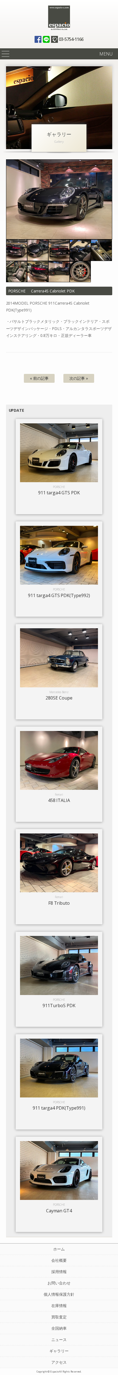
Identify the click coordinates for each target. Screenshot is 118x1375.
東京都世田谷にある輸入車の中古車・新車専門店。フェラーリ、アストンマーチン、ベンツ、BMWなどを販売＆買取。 (59, 18)
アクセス (59, 1362)
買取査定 (59, 1316)
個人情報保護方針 (59, 1294)
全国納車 (59, 1328)
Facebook (38, 39)
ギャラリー (59, 1350)
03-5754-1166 (71, 39)
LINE (46, 39)
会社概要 (59, 1260)
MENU (106, 54)
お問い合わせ (59, 1283)
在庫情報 (59, 1305)
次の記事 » (78, 378)
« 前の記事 (39, 378)
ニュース (59, 1339)
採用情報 (59, 1271)
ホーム (59, 1249)
